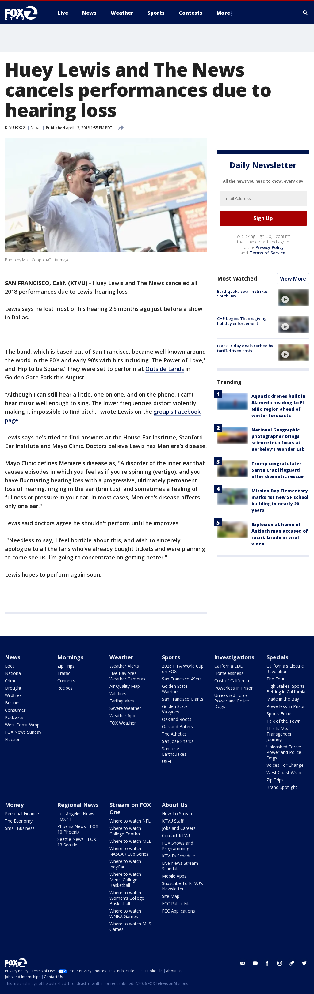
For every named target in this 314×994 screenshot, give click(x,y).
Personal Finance (22, 813)
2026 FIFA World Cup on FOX (183, 668)
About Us (174, 804)
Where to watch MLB (130, 841)
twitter (304, 963)
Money (14, 804)
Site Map (170, 896)
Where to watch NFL (130, 821)
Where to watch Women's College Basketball (126, 898)
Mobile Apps (174, 876)
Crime (11, 680)
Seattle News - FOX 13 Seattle (76, 842)
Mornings (70, 657)
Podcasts (14, 717)
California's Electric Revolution (285, 668)
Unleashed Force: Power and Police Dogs (231, 700)
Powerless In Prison (234, 688)
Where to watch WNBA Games (125, 913)
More (223, 12)
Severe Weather (125, 708)
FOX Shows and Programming (177, 845)
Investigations (234, 657)
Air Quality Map (124, 686)
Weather (121, 657)
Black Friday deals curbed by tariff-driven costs (245, 348)
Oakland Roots (176, 719)
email (243, 963)
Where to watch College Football (125, 831)
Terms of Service (267, 253)
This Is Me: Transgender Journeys (279, 733)
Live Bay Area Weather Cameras (127, 676)
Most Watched (237, 278)
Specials (277, 657)
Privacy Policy (269, 247)
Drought (13, 688)
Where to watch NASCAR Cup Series (128, 851)
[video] (293, 297)
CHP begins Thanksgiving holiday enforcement (242, 321)
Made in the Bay (282, 699)
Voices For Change (285, 765)
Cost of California (231, 680)
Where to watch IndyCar (125, 864)
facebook (267, 963)
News (35, 127)
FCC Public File (176, 903)
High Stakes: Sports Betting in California (285, 689)
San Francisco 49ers (182, 679)
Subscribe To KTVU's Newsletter (182, 886)
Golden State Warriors (175, 689)
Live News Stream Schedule (180, 866)
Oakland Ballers (177, 726)
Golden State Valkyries (175, 709)
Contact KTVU (176, 835)
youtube (255, 963)
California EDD (228, 666)
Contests (66, 680)
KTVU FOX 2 (15, 127)
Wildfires (13, 695)
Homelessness (228, 673)
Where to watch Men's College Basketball (125, 879)
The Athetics (174, 734)
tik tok (292, 963)
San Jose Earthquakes (174, 751)
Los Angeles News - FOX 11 (77, 816)
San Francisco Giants (182, 699)
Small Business (20, 828)
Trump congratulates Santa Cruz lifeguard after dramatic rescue (277, 470)
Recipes (65, 688)
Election (13, 739)
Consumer (15, 710)
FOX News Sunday (23, 732)
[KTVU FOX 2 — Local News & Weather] (25, 13)
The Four (275, 679)
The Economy (19, 821)
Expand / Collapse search (305, 13)
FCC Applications (178, 911)
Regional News (77, 804)
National (13, 673)
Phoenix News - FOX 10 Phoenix (77, 829)
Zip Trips (66, 666)
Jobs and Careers (179, 828)
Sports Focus (279, 714)
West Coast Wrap (22, 725)
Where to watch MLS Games (130, 926)
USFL (167, 761)
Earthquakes (121, 701)
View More (293, 278)
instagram (280, 963)
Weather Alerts (124, 666)
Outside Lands (164, 368)
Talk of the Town (283, 721)
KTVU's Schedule (178, 856)
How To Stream (177, 813)
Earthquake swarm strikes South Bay (242, 293)
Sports (171, 657)
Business (14, 703)
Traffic (63, 673)
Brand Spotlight (281, 787)
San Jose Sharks (177, 741)
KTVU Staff (172, 821)
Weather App (122, 715)
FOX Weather (122, 723)
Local (10, 666)
